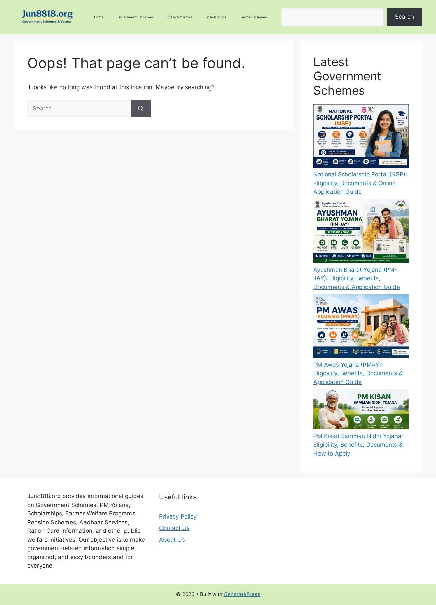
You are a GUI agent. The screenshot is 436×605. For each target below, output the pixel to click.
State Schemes (179, 17)
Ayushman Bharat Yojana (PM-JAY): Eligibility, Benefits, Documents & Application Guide (356, 278)
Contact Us (174, 528)
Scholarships (216, 17)
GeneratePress (242, 594)
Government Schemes (135, 17)
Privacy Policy (178, 516)
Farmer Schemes (254, 17)
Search (404, 16)
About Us (172, 539)
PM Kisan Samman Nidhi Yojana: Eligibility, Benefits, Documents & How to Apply (358, 445)
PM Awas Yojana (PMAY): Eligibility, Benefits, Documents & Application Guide (358, 373)
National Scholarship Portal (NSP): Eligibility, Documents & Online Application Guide (360, 183)
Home (99, 17)
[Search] (141, 108)
